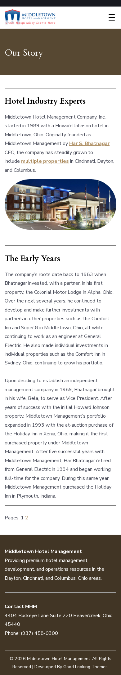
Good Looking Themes (85, 667)
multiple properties (45, 161)
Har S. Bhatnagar (89, 143)
